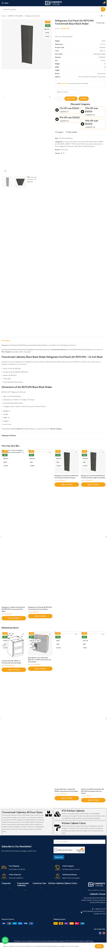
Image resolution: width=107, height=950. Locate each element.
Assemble (81, 142)
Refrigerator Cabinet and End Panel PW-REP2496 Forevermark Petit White (13, 609)
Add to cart (71, 98)
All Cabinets (74, 142)
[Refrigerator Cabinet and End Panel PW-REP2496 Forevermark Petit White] (14, 527)
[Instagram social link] (63, 153)
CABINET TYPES (70, 144)
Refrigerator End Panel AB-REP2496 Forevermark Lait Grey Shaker (40, 608)
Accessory (66, 142)
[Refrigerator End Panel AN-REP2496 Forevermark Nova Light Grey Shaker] (93, 461)
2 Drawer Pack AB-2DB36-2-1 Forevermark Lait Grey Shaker (11, 662)
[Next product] (104, 16)
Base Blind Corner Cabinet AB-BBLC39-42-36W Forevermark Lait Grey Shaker (39, 660)
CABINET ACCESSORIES (15, 16)
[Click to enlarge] (5, 171)
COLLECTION (80, 144)
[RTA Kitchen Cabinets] (57, 814)
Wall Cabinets (79, 146)
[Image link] (17, 923)
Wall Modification (89, 146)
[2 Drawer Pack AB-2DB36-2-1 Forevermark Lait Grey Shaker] (14, 645)
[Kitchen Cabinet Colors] (57, 828)
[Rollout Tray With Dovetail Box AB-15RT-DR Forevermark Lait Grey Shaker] (93, 709)
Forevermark (100, 23)
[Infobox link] (27, 867)
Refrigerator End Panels (32, 16)
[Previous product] (99, 16)
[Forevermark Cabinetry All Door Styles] (48, 814)
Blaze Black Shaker (91, 142)
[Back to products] (101, 16)
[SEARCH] (103, 9)
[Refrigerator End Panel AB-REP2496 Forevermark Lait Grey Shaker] (40, 527)
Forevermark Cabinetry (58, 349)
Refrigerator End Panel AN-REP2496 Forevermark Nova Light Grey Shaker (93, 477)
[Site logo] (53, 3)
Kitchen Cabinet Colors (74, 823)
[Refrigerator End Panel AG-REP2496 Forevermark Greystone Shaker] (67, 461)
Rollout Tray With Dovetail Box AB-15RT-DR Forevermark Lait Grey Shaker (92, 791)
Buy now (84, 98)
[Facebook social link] (61, 153)
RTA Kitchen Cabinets (73, 810)
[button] (4, 97)
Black (19, 429)
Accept (99, 946)
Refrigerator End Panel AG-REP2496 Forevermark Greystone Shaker (66, 477)
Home (4, 16)
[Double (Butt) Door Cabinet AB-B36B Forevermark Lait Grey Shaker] (67, 709)
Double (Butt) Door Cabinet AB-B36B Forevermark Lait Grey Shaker (66, 790)
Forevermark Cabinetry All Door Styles (22, 812)
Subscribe (59, 857)
